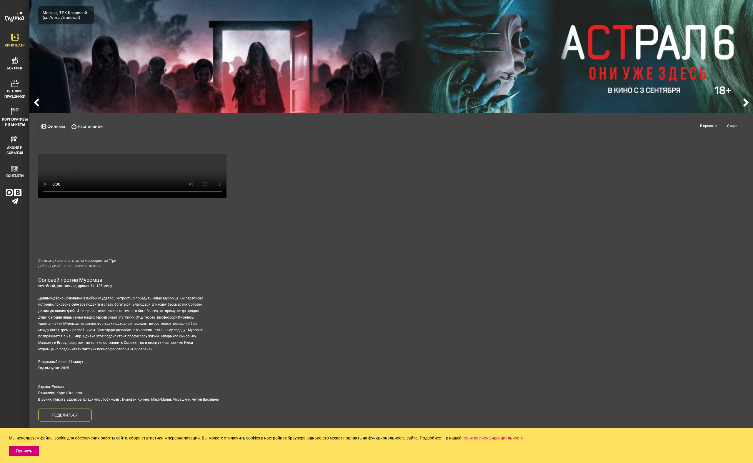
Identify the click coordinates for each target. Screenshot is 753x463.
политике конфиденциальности (493, 438)
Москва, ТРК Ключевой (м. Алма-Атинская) (65, 15)
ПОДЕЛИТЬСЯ (65, 415)
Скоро (732, 126)
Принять (24, 451)
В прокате (708, 126)
